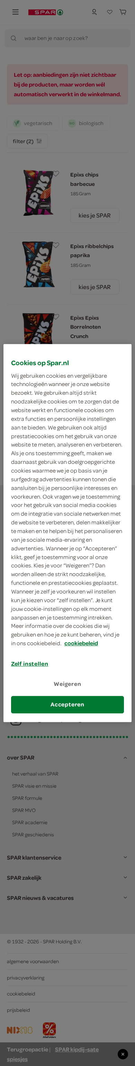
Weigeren (67, 684)
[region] (67, 533)
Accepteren (67, 704)
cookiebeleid (81, 643)
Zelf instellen (29, 663)
